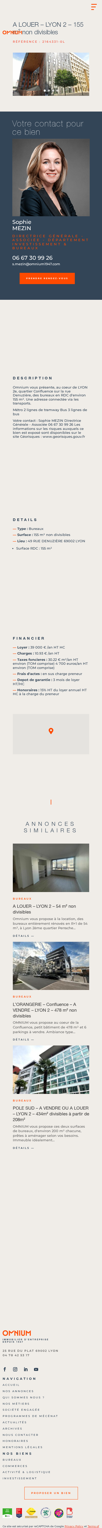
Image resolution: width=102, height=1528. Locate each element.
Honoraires (16, 1441)
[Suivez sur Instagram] (15, 1369)
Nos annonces (18, 1391)
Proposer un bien (51, 1493)
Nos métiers (16, 1403)
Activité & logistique (27, 1472)
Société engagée (21, 1409)
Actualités (15, 1422)
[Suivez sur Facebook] (5, 1369)
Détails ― (24, 935)
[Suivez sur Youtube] (36, 1369)
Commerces (15, 1466)
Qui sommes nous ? (24, 1397)
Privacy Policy (74, 1526)
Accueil (11, 1384)
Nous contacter (21, 1434)
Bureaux (12, 1459)
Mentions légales (23, 1447)
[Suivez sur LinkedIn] (25, 1369)
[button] (83, 74)
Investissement (20, 1478)
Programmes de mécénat (30, 1416)
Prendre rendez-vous (47, 278)
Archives (12, 1428)
